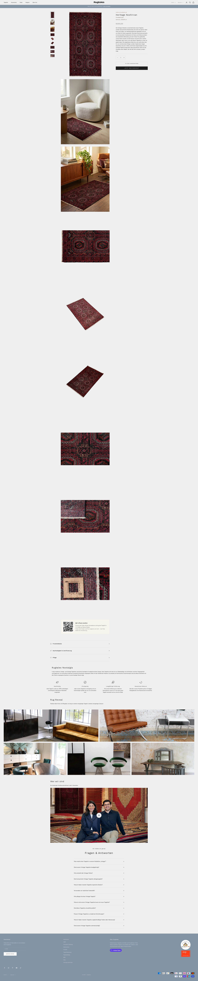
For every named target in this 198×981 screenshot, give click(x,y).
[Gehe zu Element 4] (52, 34)
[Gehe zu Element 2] (52, 22)
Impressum (66, 939)
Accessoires (14, 2)
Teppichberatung (67, 952)
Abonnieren (10, 953)
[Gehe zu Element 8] (52, 51)
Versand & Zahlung (68, 944)
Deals (21, 2)
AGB (64, 942)
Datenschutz (66, 947)
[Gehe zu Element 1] (52, 15)
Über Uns (35, 2)
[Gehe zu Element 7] (52, 47)
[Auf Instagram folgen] (8, 968)
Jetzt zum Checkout (131, 68)
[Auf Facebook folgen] (4, 968)
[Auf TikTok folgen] (20, 968)
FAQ (64, 960)
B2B (64, 957)
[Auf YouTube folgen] (16, 968)
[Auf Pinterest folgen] (12, 968)
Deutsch (180, 2)
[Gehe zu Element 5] (52, 38)
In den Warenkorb (131, 63)
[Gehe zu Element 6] (52, 43)
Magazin (27, 2)
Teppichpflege (66, 955)
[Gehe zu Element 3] (52, 29)
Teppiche (6, 2)
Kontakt (65, 949)
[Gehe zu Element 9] (52, 55)
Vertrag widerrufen (67, 962)
